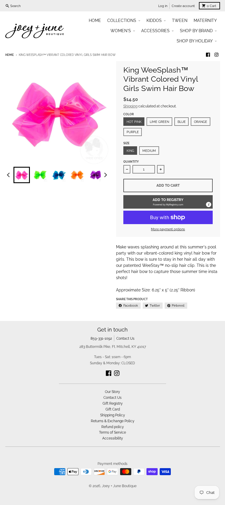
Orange (200, 121)
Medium (149, 150)
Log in (162, 6)
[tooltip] (208, 204)
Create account (183, 6)
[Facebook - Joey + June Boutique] (207, 54)
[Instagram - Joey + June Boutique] (216, 54)
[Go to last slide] (9, 175)
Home (9, 54)
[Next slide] (105, 175)
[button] (168, 202)
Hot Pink (134, 121)
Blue (182, 121)
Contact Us (125, 338)
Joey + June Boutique (119, 486)
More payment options (168, 229)
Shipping (130, 106)
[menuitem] (21, 175)
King (130, 150)
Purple (133, 132)
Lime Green (159, 121)
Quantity (131, 161)
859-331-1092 (101, 338)
